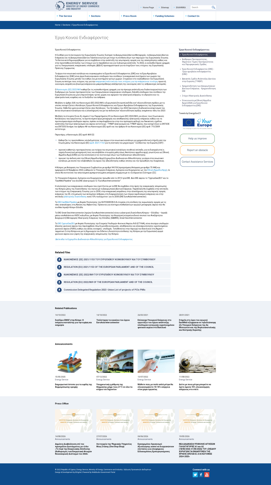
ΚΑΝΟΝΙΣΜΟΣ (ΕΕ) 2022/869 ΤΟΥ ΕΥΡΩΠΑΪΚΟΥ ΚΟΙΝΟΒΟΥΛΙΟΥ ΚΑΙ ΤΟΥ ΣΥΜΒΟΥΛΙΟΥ (109, 274)
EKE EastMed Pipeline (67, 202)
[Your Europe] (197, 124)
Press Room (129, 16)
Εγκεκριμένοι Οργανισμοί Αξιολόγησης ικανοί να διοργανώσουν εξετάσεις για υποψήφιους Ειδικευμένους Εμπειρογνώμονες (156, 448)
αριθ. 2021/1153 (97, 143)
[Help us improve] (197, 138)
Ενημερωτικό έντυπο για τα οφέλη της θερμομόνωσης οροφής (73, 385)
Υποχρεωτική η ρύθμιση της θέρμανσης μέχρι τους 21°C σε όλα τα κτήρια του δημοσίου (114, 387)
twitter (195, 474)
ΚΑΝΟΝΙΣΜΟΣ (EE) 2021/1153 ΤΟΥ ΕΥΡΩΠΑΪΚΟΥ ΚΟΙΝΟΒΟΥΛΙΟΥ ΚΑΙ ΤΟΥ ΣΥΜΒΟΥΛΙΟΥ (109, 259)
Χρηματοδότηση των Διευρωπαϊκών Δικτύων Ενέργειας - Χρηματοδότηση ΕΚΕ (199, 88)
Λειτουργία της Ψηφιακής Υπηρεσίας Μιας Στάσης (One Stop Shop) (114, 445)
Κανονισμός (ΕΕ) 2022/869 (69, 89)
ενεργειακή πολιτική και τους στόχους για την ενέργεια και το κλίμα (127, 81)
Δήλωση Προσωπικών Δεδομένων (137, 470)
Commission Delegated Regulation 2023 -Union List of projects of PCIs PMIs (104, 289)
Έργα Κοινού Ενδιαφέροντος (195, 54)
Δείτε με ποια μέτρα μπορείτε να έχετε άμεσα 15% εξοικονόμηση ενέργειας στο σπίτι (195, 387)
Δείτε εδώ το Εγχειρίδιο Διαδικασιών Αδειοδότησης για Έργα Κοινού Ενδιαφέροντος (94, 239)
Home (57, 25)
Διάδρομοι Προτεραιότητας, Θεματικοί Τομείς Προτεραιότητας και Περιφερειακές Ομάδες (197, 61)
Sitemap (165, 7)
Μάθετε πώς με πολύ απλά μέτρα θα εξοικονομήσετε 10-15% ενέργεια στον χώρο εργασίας (155, 387)
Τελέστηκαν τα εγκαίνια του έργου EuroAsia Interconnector (113, 321)
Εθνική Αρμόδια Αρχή (157, 170)
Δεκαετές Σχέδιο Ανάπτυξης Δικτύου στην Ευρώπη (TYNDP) (199, 80)
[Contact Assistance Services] (197, 162)
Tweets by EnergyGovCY (190, 113)
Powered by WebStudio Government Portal (99, 472)
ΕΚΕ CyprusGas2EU (66, 223)
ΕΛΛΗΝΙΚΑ (181, 7)
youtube (206, 474)
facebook (201, 474)
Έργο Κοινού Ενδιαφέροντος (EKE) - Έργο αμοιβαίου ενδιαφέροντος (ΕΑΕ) (198, 71)
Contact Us (193, 16)
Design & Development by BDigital (68, 472)
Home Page (148, 7)
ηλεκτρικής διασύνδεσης (75, 196)
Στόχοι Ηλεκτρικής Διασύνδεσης (197, 96)
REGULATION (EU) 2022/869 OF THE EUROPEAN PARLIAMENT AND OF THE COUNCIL (108, 282)
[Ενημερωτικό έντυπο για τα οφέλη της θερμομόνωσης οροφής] (73, 361)
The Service (65, 16)
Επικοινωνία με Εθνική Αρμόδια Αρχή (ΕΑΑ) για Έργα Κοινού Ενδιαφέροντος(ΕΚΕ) (196, 103)
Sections (95, 16)
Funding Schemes (164, 16)
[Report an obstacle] (197, 150)
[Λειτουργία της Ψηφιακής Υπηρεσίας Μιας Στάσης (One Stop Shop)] (115, 420)
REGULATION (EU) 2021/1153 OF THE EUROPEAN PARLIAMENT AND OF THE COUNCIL (109, 267)
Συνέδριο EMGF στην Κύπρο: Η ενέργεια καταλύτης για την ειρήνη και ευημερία (73, 322)
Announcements (62, 439)
